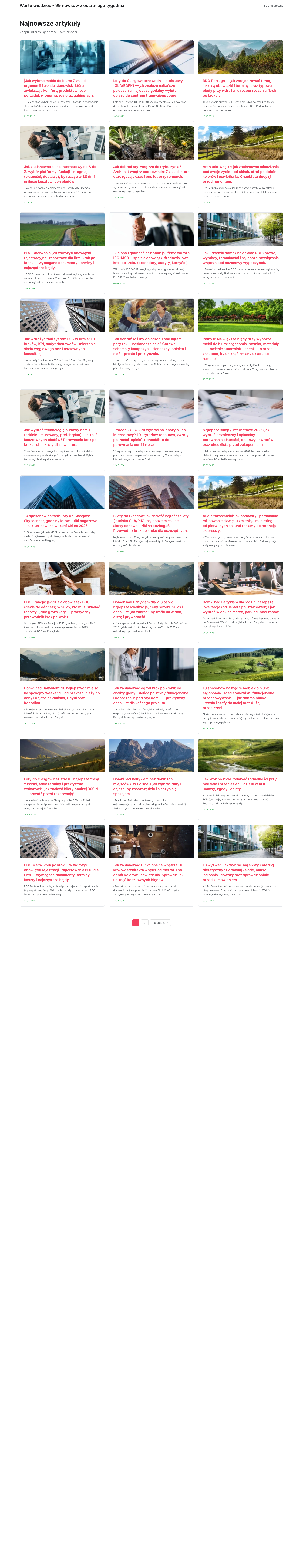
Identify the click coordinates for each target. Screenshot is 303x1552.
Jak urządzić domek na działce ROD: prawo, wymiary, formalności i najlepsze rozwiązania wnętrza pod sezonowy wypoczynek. (241, 258)
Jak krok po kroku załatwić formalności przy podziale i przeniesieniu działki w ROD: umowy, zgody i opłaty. (240, 784)
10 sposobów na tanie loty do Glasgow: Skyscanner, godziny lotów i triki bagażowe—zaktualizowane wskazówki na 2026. (60, 521)
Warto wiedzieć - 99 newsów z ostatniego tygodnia (72, 5)
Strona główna (273, 5)
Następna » (160, 922)
